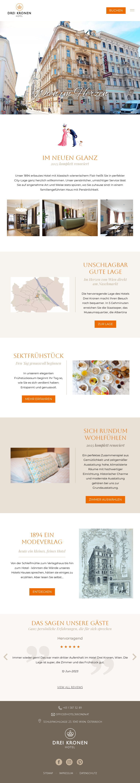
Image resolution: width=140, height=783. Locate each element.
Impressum (66, 773)
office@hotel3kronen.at (72, 714)
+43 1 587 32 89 (72, 707)
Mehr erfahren (38, 399)
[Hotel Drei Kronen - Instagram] (69, 762)
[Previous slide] (6, 657)
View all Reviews (70, 687)
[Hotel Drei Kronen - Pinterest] (80, 762)
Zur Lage (105, 324)
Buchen (116, 10)
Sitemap (48, 773)
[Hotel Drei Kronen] (70, 738)
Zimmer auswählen (105, 499)
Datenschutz (88, 773)
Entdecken (42, 591)
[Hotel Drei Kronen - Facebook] (59, 762)
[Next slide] (134, 657)
